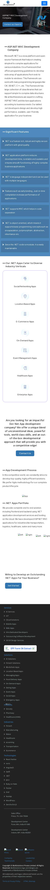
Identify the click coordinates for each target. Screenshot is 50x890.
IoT (7, 616)
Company (8, 858)
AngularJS (10, 767)
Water (8, 734)
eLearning (10, 742)
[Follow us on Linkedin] (18, 843)
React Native (11, 759)
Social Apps (10, 696)
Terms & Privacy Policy (11, 881)
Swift (8, 771)
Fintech (9, 726)
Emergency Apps (13, 700)
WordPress (10, 800)
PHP (8, 792)
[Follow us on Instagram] (24, 843)
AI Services (10, 611)
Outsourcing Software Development (20, 636)
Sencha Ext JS (11, 804)
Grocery (9, 709)
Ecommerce (11, 750)
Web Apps (10, 628)
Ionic (8, 763)
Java (7, 780)
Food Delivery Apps (14, 679)
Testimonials (10, 861)
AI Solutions (11, 659)
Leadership (30, 858)
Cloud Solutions (12, 620)
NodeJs (9, 796)
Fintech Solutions (13, 663)
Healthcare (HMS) (13, 717)
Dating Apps (11, 687)
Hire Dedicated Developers (17, 632)
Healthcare (10, 738)
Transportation (12, 746)
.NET (8, 776)
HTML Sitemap (29, 881)
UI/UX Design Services (15, 640)
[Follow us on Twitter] (11, 843)
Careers (29, 861)
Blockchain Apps (12, 667)
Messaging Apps (12, 675)
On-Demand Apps (13, 683)
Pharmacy (10, 713)
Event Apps (10, 692)
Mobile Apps (11, 624)
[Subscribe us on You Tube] (31, 843)
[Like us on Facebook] (5, 843)
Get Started (13, 585)
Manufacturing (12, 730)
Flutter (8, 788)
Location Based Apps (14, 671)
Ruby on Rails (11, 784)
